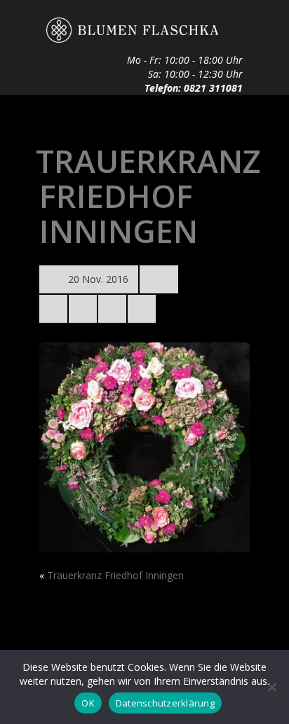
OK (88, 703)
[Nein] (271, 687)
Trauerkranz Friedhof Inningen (115, 575)
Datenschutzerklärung (165, 703)
